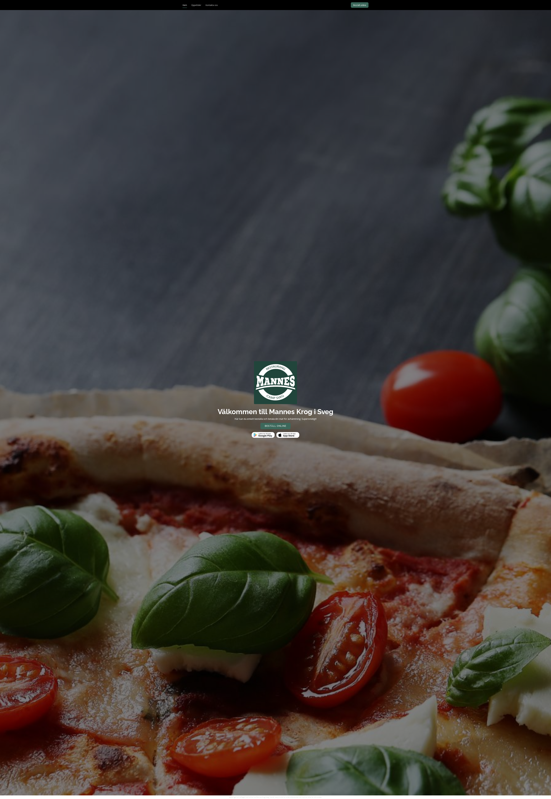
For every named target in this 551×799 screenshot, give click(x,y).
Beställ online (359, 5)
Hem (185, 5)
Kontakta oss (211, 5)
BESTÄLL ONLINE (275, 426)
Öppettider (196, 5)
